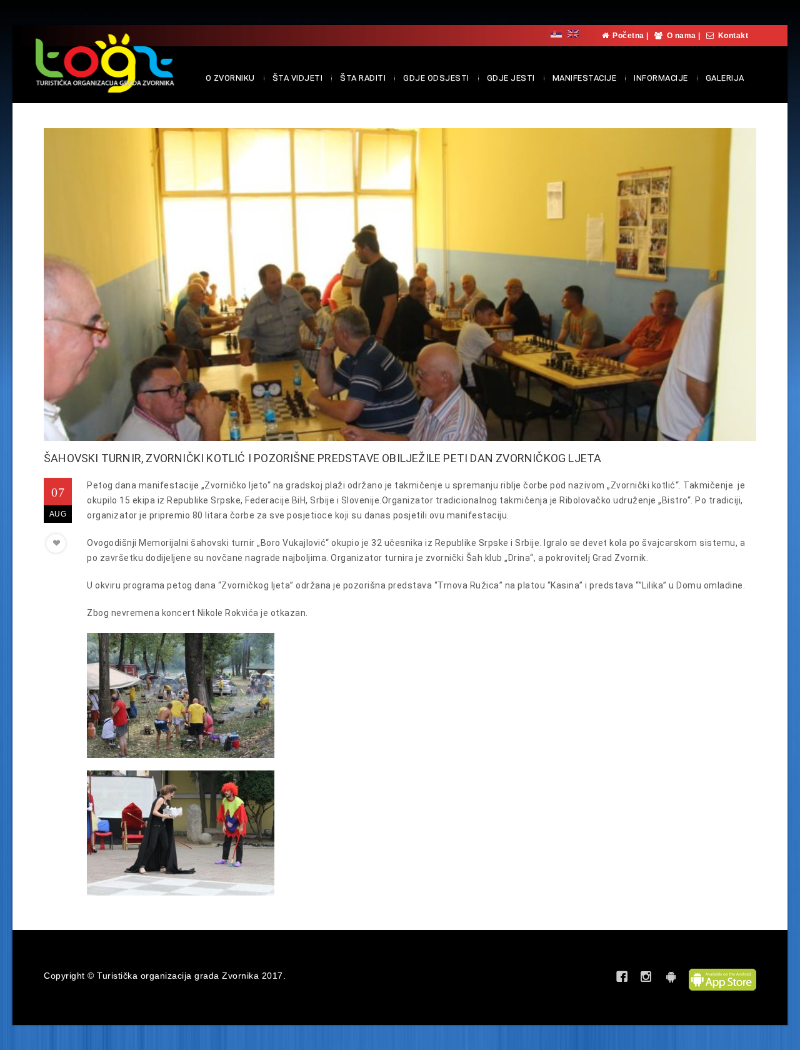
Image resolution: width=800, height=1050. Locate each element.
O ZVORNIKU (230, 78)
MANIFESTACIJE (584, 78)
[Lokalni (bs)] (556, 33)
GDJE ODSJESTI (436, 78)
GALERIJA (725, 78)
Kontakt (733, 35)
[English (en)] (573, 33)
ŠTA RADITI (363, 78)
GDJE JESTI (511, 78)
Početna (628, 35)
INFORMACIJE (661, 78)
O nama (681, 35)
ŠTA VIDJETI (297, 78)
